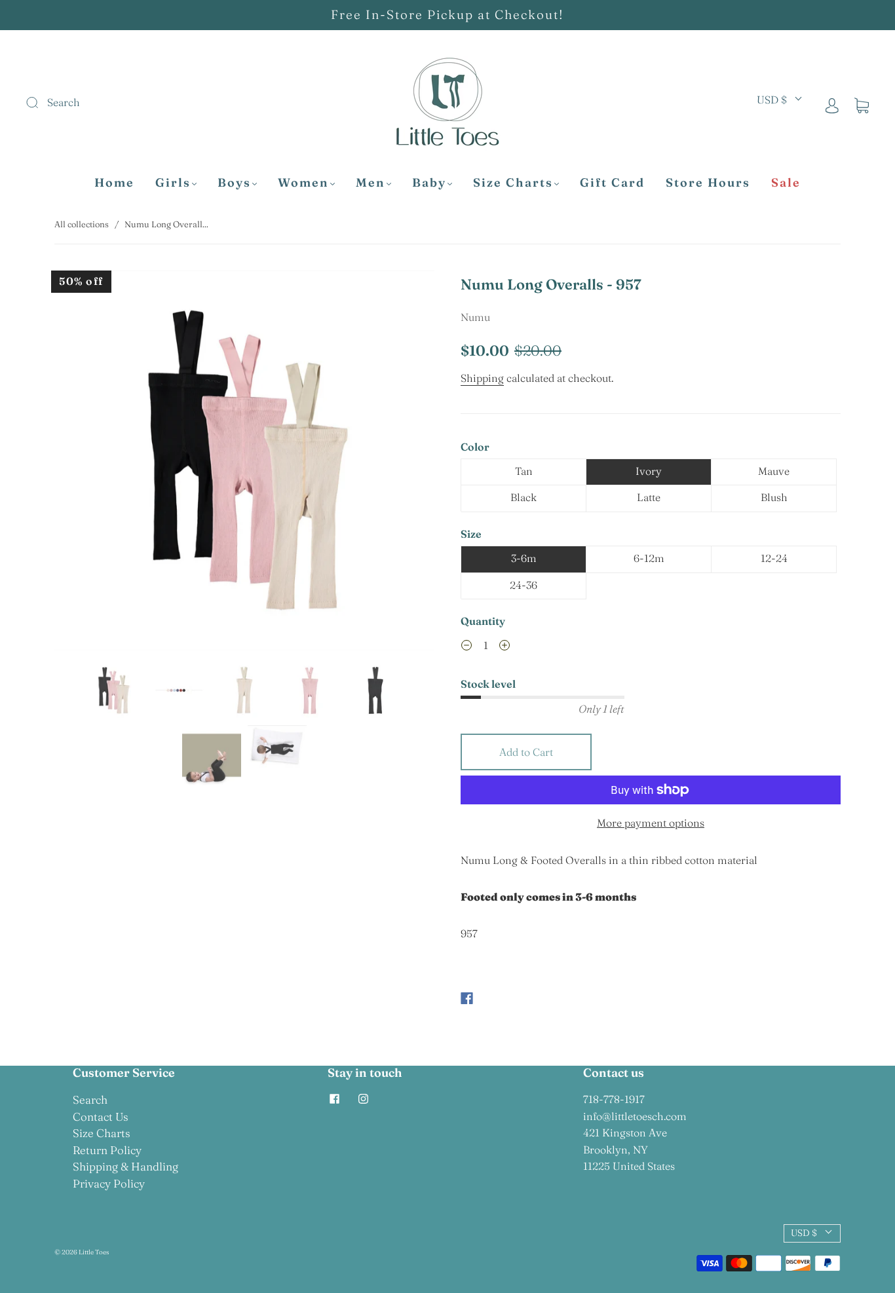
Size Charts (513, 183)
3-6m (524, 558)
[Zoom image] (244, 463)
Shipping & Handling (125, 1166)
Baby (429, 183)
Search (90, 1099)
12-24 (774, 558)
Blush (774, 497)
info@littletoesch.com (635, 1116)
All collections (81, 224)
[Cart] (861, 104)
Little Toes (94, 1252)
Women (303, 183)
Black (523, 497)
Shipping (482, 377)
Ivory (649, 471)
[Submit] (120, 102)
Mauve (774, 471)
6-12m (649, 558)
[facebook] (334, 1099)
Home (114, 183)
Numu (475, 317)
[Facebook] (466, 998)
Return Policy (107, 1150)
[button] (92, 463)
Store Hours (708, 183)
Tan (524, 471)
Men (370, 183)
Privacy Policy (109, 1183)
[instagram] (363, 1099)
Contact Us (100, 1116)
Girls (173, 183)
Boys (234, 183)
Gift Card (612, 183)
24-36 (523, 584)
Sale (786, 183)
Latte (648, 497)
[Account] (832, 104)
